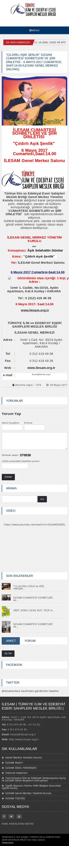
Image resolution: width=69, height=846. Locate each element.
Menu (36, 30)
